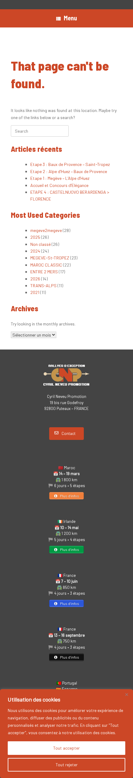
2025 (35, 237)
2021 (34, 292)
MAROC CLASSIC (46, 264)
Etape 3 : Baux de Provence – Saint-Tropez (70, 164)
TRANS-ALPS (43, 285)
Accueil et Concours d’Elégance (59, 185)
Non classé (40, 244)
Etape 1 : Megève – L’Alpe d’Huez (59, 178)
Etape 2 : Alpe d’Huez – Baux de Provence (68, 171)
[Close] (126, 694)
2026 (35, 278)
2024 (35, 251)
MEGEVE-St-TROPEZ (49, 257)
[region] (66, 733)
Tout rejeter (67, 764)
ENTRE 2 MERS (44, 271)
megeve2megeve (46, 230)
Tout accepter (66, 748)
